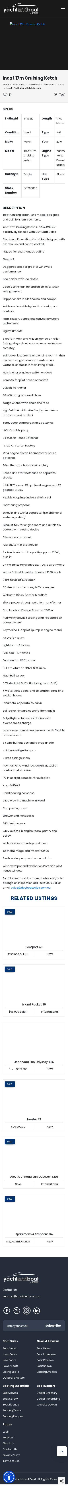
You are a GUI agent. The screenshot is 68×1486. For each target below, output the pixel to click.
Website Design (47, 1404)
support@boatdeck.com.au (21, 1296)
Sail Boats (49, 84)
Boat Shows (44, 1366)
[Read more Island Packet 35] (34, 982)
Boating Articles (47, 1372)
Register (8, 1437)
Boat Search (10, 1348)
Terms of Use (11, 1461)
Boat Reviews (45, 1360)
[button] (61, 1481)
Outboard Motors (14, 1378)
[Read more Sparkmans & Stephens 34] (34, 1212)
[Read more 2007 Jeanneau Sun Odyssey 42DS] (34, 1154)
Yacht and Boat (25, 1479)
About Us (8, 1443)
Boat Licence (11, 1404)
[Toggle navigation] (63, 8)
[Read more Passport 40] (34, 925)
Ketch (61, 84)
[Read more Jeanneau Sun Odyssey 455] (34, 1039)
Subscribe (53, 1326)
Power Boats (10, 1366)
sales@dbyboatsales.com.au (31, 887)
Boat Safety (10, 1399)
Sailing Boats (11, 1372)
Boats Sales (18, 84)
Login (6, 1431)
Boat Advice (10, 1393)
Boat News (43, 1348)
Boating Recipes (13, 1416)
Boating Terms (12, 1410)
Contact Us (10, 1449)
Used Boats (34, 84)
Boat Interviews (46, 1354)
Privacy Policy (11, 1455)
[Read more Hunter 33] (34, 1097)
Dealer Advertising (48, 1399)
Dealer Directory (47, 1393)
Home (6, 84)
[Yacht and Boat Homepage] (21, 8)
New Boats (9, 1360)
